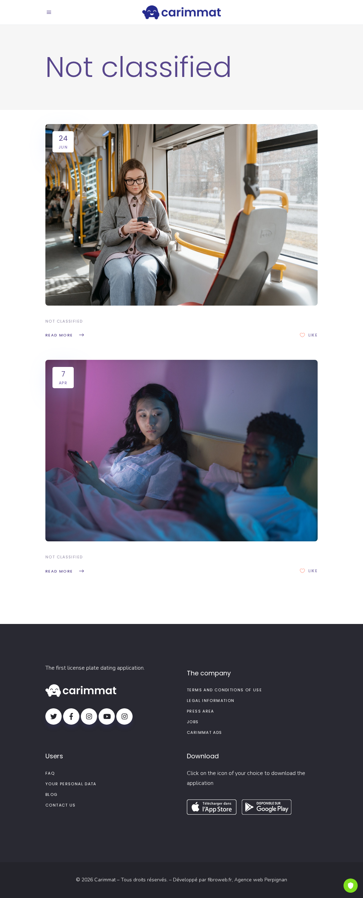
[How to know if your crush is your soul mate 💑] (181, 215)
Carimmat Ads (204, 732)
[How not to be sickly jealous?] (181, 450)
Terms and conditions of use (224, 690)
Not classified (64, 321)
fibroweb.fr (220, 879)
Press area (200, 711)
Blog (51, 794)
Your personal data (70, 784)
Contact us (60, 805)
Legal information (210, 700)
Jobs (193, 722)
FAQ (50, 773)
